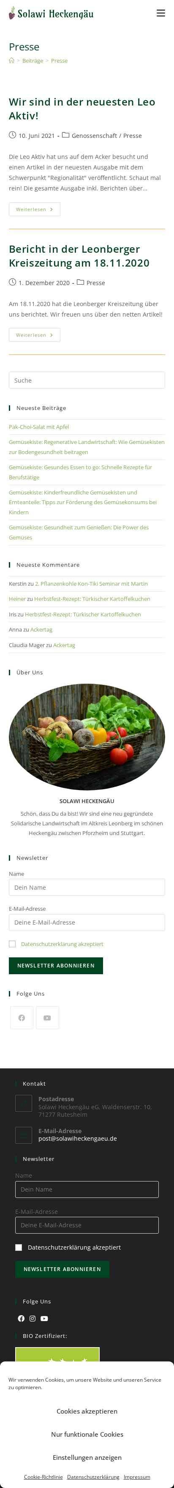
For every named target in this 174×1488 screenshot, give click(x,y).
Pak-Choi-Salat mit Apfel (39, 427)
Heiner (17, 599)
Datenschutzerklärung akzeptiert (62, 944)
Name (16, 873)
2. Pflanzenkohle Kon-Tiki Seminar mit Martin (91, 583)
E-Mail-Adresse (27, 908)
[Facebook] (21, 1017)
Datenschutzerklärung (93, 1476)
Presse (59, 60)
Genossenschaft (94, 136)
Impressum (137, 1476)
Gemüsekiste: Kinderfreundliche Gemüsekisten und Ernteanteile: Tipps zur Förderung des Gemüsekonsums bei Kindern (83, 502)
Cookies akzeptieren (87, 1411)
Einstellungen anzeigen (87, 1457)
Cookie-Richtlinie (43, 1476)
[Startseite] (11, 60)
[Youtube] (47, 1017)
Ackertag (41, 629)
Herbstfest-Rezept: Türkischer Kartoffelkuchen (92, 599)
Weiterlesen (38, 207)
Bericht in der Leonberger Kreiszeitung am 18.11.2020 (79, 256)
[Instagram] (32, 1319)
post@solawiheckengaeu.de (77, 1138)
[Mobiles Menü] (161, 12)
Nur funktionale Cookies (87, 1434)
